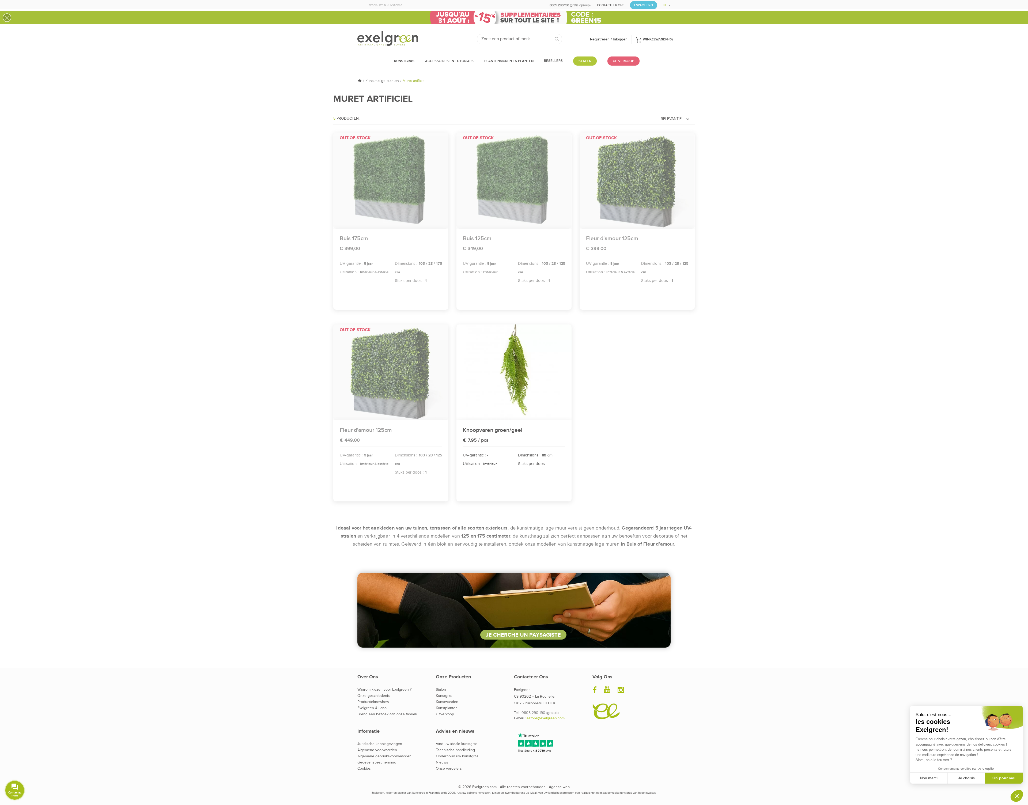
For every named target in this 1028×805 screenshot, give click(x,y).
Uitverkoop (445, 714)
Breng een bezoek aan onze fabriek (387, 714)
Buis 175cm (354, 238)
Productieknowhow (373, 702)
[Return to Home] (360, 81)
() (654, 39)
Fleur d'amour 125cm (612, 238)
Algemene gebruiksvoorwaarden (384, 756)
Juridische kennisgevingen (379, 744)
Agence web (559, 787)
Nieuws (442, 762)
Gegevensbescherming (376, 762)
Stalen (441, 689)
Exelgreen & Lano (372, 708)
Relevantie (676, 119)
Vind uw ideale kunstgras (457, 744)
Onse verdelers (449, 768)
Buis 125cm (477, 238)
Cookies (364, 768)
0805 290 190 (533, 713)
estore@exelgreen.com (546, 718)
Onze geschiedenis (373, 696)
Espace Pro (643, 5)
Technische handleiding (455, 750)
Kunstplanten (447, 708)
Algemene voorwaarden (377, 750)
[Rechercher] (557, 39)
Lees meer (391, 180)
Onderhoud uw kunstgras (457, 756)
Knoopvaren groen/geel (492, 430)
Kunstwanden (447, 702)
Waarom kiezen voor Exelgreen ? (384, 689)
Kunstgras (444, 696)
